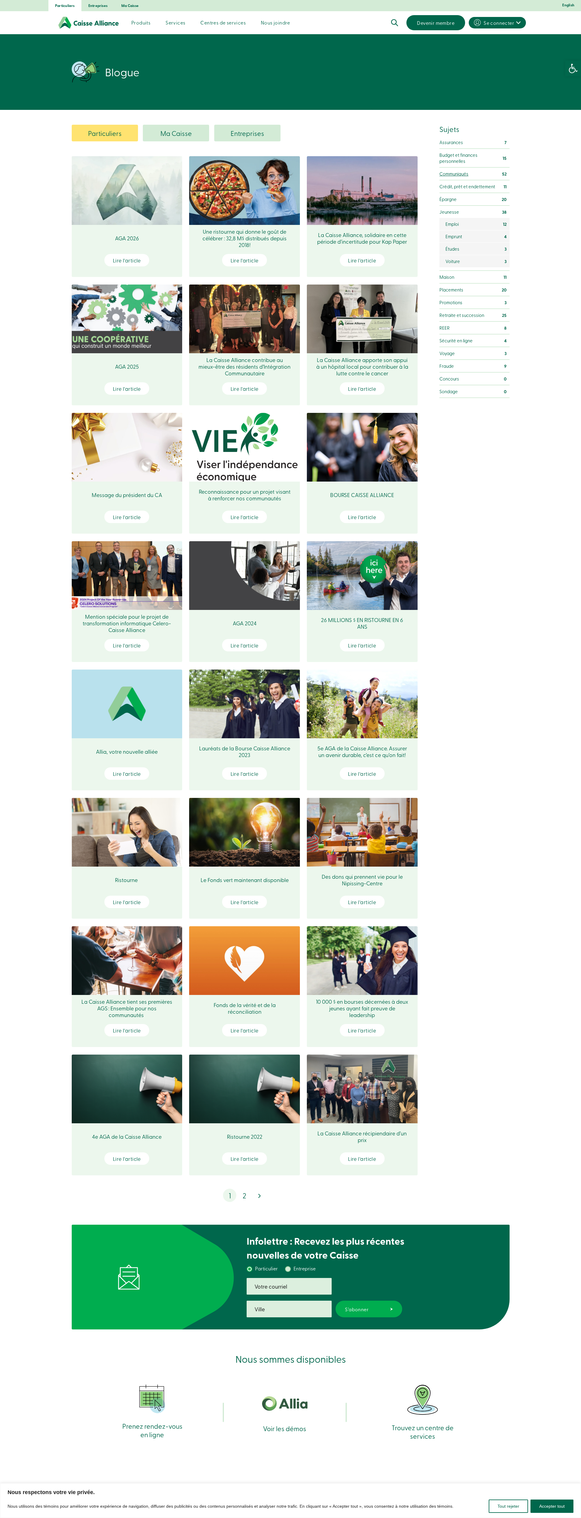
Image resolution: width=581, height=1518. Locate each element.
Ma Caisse (130, 5)
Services (175, 22)
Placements (473, 290)
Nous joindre (275, 22)
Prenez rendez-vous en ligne (152, 1430)
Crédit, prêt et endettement (473, 186)
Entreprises (97, 5)
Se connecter (499, 22)
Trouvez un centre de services (423, 1431)
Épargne (473, 199)
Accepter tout (552, 1506)
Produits (140, 22)
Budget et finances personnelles (473, 158)
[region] (290, 1500)
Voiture (476, 261)
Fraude (473, 366)
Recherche (394, 23)
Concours (473, 379)
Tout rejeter (508, 1506)
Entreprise (305, 1268)
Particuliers (65, 5)
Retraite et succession (473, 315)
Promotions (473, 302)
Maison (473, 277)
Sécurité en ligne (473, 341)
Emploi (476, 224)
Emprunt (476, 236)
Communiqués (473, 174)
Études (476, 249)
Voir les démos (284, 1428)
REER (473, 328)
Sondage (473, 391)
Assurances (473, 142)
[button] (573, 68)
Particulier (266, 1268)
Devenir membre (436, 22)
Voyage (473, 353)
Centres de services (223, 22)
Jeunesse (473, 212)
